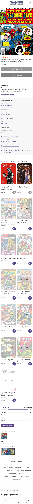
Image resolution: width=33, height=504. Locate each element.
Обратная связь (25, 476)
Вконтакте (13, 461)
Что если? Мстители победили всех (23, 257)
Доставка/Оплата (19, 467)
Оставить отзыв (7, 425)
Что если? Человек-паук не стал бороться (8, 360)
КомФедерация (6, 105)
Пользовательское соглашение (16, 473)
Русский (4, 123)
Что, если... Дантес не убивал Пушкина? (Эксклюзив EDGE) (8, 187)
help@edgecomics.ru (11, 494)
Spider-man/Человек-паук (10, 146)
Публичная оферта (7, 470)
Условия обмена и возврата (11, 476)
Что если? (4, 110)
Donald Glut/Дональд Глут (10, 137)
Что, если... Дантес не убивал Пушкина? (24, 187)
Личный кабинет (8, 467)
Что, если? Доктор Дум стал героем (8, 292)
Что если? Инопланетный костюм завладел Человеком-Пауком (8, 223)
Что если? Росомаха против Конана (7, 327)
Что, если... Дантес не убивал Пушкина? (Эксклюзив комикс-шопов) (8, 394)
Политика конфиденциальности (22, 470)
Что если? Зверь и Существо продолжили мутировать (8, 258)
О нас (27, 467)
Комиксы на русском (8, 141)
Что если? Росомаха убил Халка (23, 360)
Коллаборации (17, 479)
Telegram (20, 461)
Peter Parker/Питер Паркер (10, 150)
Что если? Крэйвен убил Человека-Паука (24, 221)
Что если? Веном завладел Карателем (23, 327)
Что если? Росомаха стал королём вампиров (23, 293)
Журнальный (5, 114)
